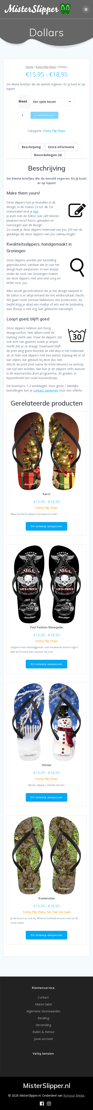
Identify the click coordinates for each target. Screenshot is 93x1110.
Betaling (43, 1018)
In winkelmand (45, 115)
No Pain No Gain (59, 912)
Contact (43, 997)
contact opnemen (45, 390)
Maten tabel (43, 1004)
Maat (23, 101)
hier (35, 211)
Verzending (43, 1025)
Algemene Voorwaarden (43, 1011)
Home (29, 67)
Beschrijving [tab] (31, 147)
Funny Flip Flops (46, 67)
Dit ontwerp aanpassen (46, 526)
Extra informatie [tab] (61, 147)
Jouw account (43, 1039)
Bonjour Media (73, 1095)
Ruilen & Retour (43, 1032)
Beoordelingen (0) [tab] (48, 155)
